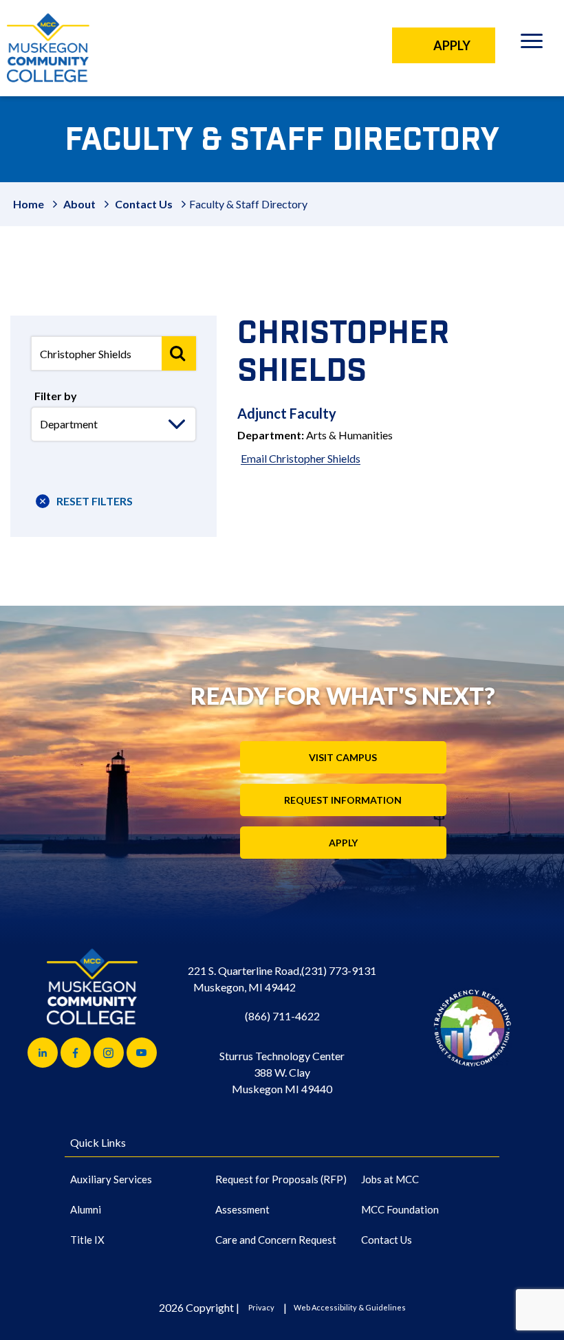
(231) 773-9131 (338, 970)
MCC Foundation (400, 1209)
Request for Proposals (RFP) (281, 1179)
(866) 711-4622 (282, 1015)
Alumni (85, 1209)
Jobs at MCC (390, 1179)
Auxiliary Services (111, 1179)
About (79, 203)
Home (28, 203)
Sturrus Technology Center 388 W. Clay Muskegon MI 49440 (282, 1072)
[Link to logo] (472, 1027)
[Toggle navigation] (531, 43)
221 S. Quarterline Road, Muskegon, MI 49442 (244, 978)
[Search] (179, 353)
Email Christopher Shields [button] (300, 458)
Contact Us (144, 203)
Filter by (55, 395)
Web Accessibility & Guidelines (350, 1307)
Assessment (242, 1209)
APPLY (451, 45)
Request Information (343, 800)
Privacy (261, 1307)
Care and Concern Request (275, 1239)
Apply (343, 842)
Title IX (87, 1239)
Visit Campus (343, 757)
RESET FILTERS (94, 500)
